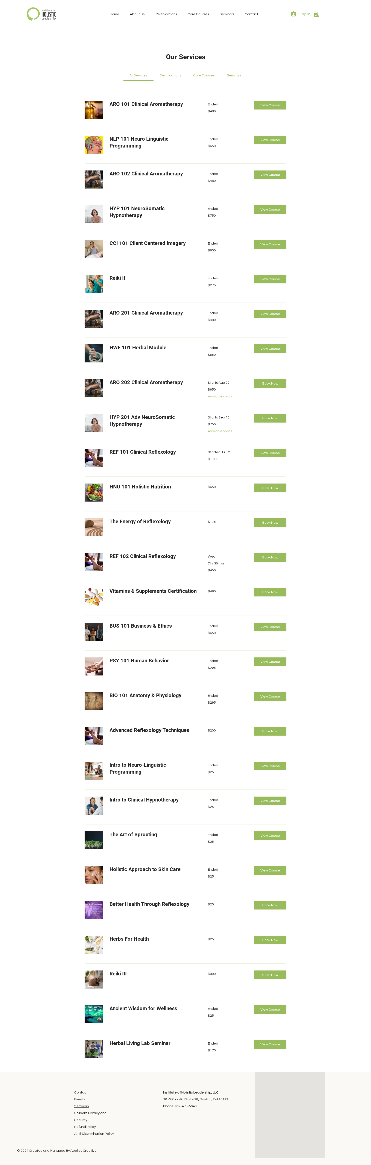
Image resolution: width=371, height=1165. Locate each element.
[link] (138, 75)
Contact (81, 1092)
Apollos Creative (83, 1150)
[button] (316, 14)
